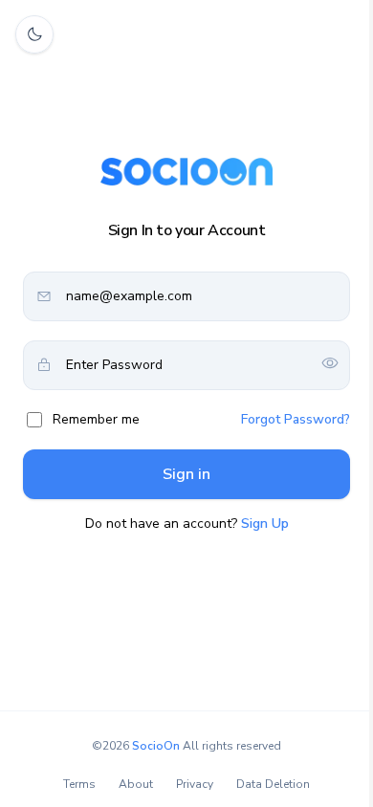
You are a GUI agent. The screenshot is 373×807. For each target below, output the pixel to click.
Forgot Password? (295, 419)
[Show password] (330, 365)
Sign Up (265, 523)
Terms (79, 784)
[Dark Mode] (34, 34)
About (136, 784)
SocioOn (156, 745)
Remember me (96, 419)
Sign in (186, 474)
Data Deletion (273, 784)
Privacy (194, 784)
